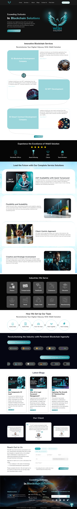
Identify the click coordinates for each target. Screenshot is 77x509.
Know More (42, 58)
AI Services (44, 448)
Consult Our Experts (13, 30)
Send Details (63, 468)
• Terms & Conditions (55, 507)
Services (26, 2)
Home (20, 2)
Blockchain (37, 448)
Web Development (53, 448)
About (33, 2)
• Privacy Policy (43, 507)
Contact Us (44, 2)
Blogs (38, 2)
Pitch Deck (51, 2)
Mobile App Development (41, 451)
